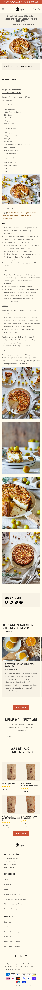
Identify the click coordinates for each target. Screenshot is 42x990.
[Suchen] (34, 8)
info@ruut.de (9, 867)
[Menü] (2, 8)
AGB (6, 927)
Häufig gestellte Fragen (13, 894)
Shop (6, 879)
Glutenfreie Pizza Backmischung (29, 817)
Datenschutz (8, 937)
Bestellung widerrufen (12, 947)
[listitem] (6, 602)
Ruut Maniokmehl (9, 784)
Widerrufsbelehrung (11, 932)
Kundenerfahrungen (11, 909)
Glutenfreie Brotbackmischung (30, 784)
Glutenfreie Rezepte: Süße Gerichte (21, 16)
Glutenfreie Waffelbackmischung (11, 818)
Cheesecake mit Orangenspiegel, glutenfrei (19, 665)
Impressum (8, 922)
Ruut (17, 986)
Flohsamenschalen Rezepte (14, 904)
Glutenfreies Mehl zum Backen (15, 899)
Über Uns (7, 884)
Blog (6, 889)
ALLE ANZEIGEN (8, 632)
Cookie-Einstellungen (12, 942)
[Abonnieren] (35, 736)
